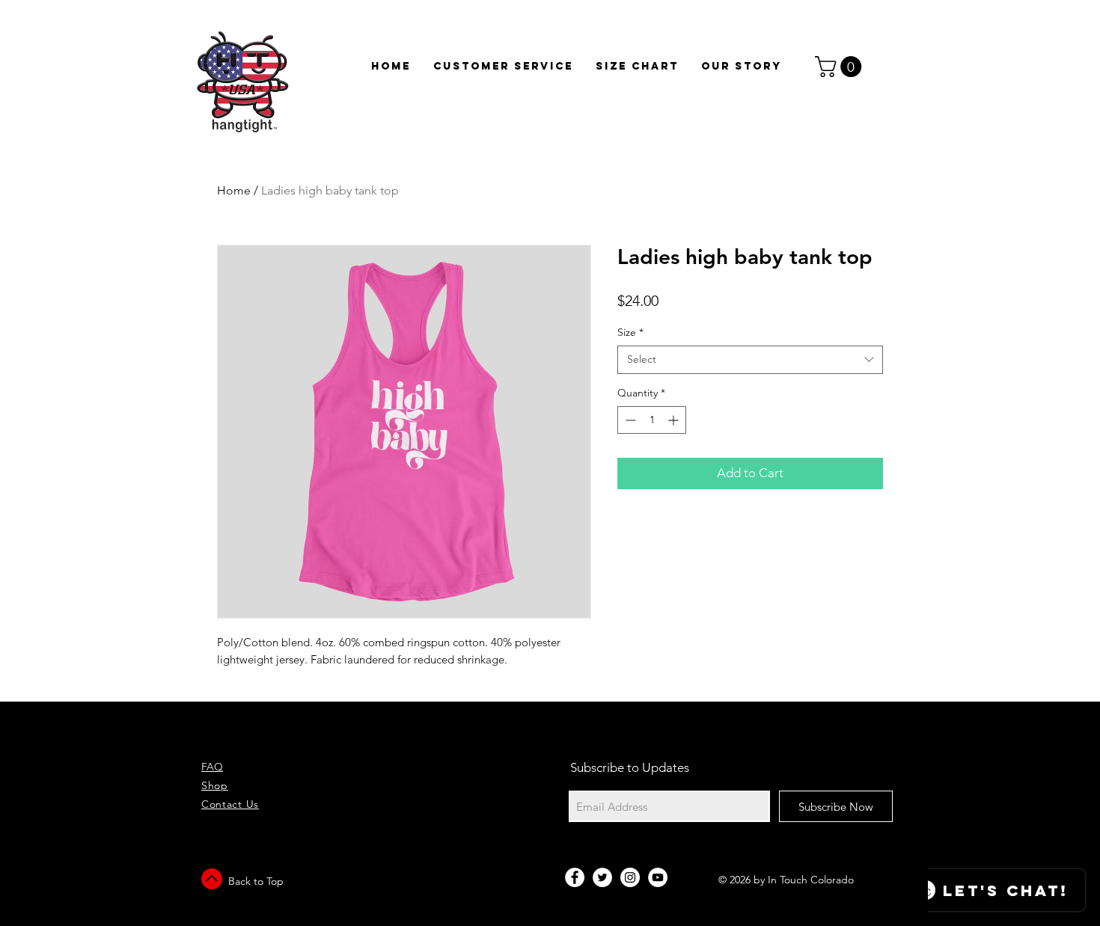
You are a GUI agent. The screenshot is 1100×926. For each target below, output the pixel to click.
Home (234, 190)
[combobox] (750, 360)
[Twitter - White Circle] (602, 877)
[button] (841, 66)
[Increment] (674, 420)
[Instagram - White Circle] (630, 877)
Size (630, 332)
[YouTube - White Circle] (657, 877)
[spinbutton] (651, 420)
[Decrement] (629, 420)
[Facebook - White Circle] (574, 877)
